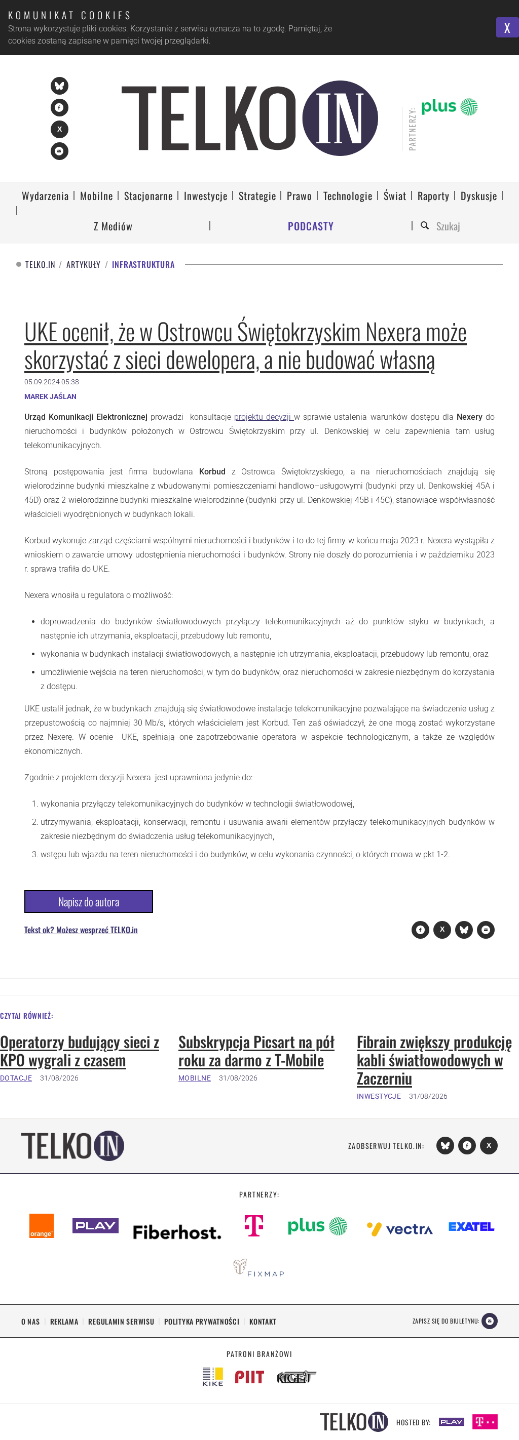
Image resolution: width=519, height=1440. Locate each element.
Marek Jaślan (50, 396)
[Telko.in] (250, 118)
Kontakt (262, 1321)
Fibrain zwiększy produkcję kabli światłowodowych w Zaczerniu (434, 1059)
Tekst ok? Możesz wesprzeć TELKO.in (81, 930)
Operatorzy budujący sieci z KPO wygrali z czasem (79, 1050)
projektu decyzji (264, 417)
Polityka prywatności (201, 1321)
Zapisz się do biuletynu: (446, 1320)
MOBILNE (194, 1078)
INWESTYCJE (379, 1096)
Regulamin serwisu (121, 1321)
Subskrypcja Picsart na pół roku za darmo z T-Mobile (256, 1050)
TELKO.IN (40, 264)
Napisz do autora (88, 901)
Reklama (64, 1321)
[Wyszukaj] (426, 226)
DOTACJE (16, 1078)
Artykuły (83, 264)
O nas (30, 1321)
